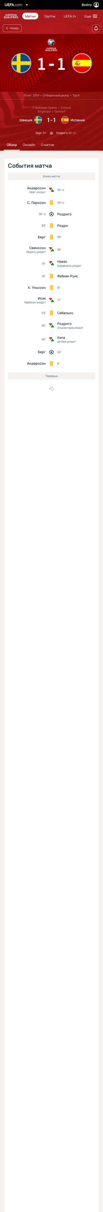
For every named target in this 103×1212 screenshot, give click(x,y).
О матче (47, 144)
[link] (30, 16)
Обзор (12, 144)
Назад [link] (14, 28)
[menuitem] (30, 16)
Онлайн (29, 144)
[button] (89, 16)
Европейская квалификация (11, 16)
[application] (51, 63)
